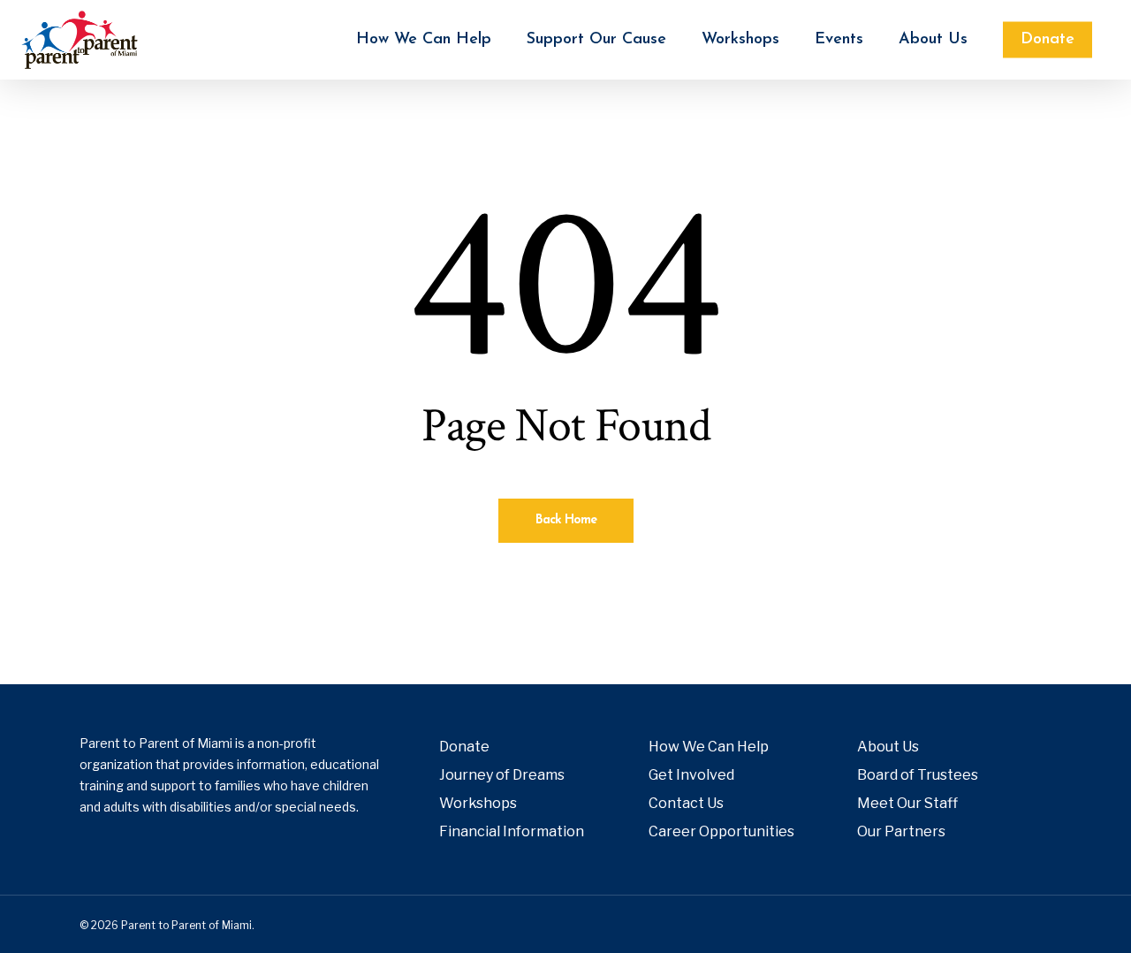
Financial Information (511, 831)
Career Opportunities (721, 831)
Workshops (478, 803)
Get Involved (691, 774)
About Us (888, 746)
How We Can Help (709, 746)
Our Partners (901, 831)
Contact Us (686, 803)
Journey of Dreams (502, 774)
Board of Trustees (917, 774)
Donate (464, 746)
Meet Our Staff (907, 803)
